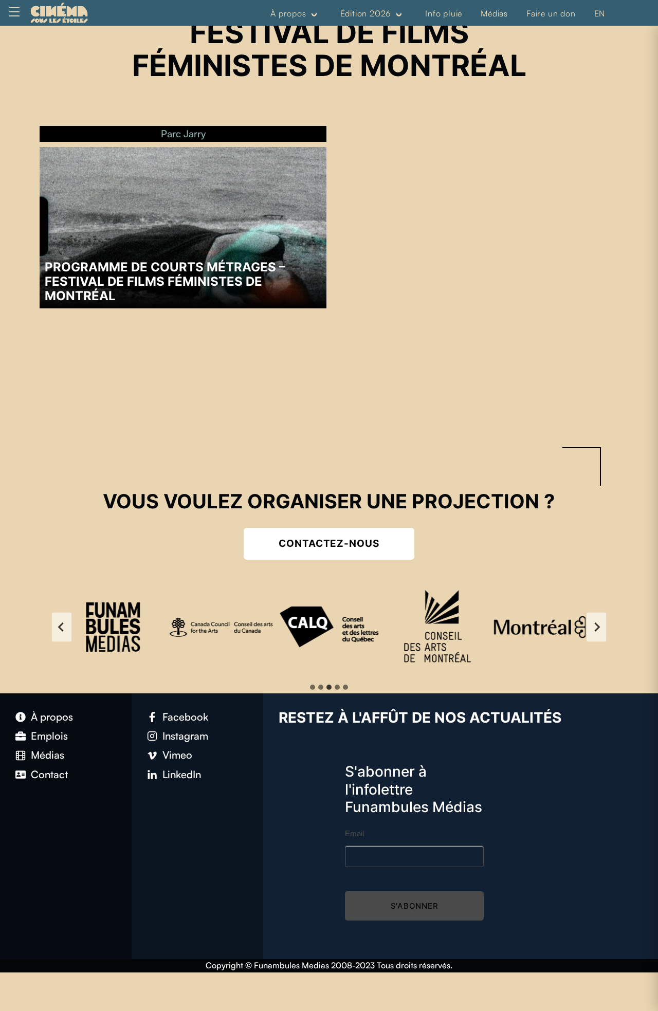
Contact (49, 774)
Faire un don (551, 13)
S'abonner (414, 906)
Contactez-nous (329, 543)
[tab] (312, 687)
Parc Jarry (183, 133)
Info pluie (443, 13)
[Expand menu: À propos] (313, 13)
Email (354, 833)
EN (600, 13)
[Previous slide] (61, 626)
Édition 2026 (366, 13)
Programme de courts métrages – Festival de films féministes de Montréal (165, 281)
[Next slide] (596, 626)
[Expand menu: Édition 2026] (399, 13)
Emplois (49, 735)
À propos (288, 13)
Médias (494, 13)
